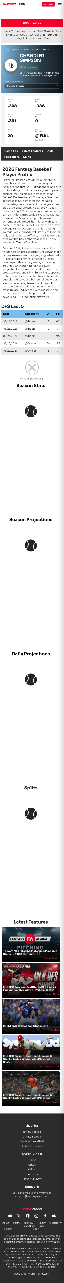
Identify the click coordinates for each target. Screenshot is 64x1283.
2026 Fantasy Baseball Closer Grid (25, 1026)
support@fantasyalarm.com (32, 1196)
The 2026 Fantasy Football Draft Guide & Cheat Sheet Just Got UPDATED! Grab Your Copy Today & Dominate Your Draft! (32, 35)
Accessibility (55, 1222)
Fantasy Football (32, 1131)
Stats (50, 151)
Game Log (11, 151)
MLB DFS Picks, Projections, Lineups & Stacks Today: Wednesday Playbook (27, 1096)
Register (7, 1229)
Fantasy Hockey (32, 1146)
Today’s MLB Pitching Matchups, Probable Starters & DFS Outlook (30, 952)
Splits (27, 156)
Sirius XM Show (32, 1178)
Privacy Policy (42, 1224)
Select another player (13, 81)
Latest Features (32, 151)
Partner (17, 1222)
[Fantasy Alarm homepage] (13, 4)
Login (36, 1229)
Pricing (32, 1160)
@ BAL (42, 136)
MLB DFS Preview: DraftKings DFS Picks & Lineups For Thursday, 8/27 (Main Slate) (29, 988)
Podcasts (32, 1174)
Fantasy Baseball (32, 1136)
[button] (60, 4)
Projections (12, 156)
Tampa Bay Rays (11, 50)
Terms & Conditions (29, 1224)
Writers (32, 1164)
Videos (32, 1169)
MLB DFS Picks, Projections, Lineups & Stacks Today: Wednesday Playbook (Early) (27, 1059)
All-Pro (48, 4)
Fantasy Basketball (32, 1141)
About (5, 1222)
